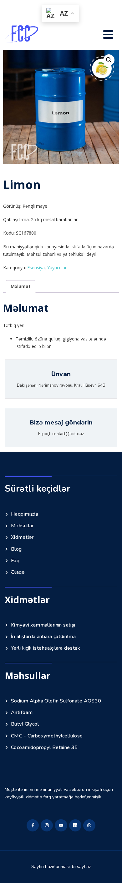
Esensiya (36, 267)
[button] (108, 35)
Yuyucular (57, 267)
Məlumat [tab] (21, 286)
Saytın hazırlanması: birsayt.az (61, 867)
